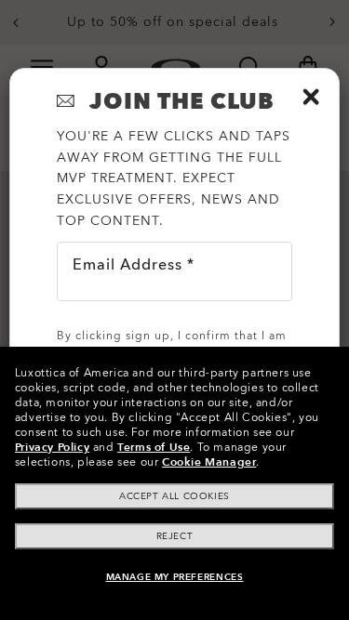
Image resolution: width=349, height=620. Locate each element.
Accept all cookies (174, 496)
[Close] (311, 96)
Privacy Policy (52, 447)
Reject (175, 536)
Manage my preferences (175, 577)
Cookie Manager (209, 462)
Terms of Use (153, 447)
